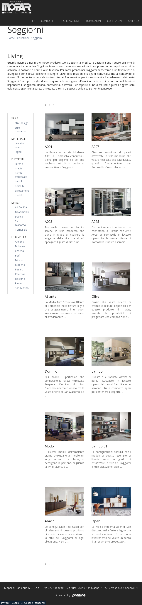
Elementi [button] (17, 159)
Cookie (16, 602)
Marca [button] (15, 202)
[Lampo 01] (111, 426)
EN (34, 21)
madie (18, 168)
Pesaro (19, 269)
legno (18, 151)
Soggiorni (36, 38)
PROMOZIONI (93, 21)
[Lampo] (111, 351)
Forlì (17, 255)
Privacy (5, 602)
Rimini (18, 283)
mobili (18, 195)
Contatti (47, 21)
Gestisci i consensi (34, 602)
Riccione (20, 278)
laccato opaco (19, 145)
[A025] (111, 202)
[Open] (111, 501)
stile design (21, 123)
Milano (19, 260)
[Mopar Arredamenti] (16, 7)
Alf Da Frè (21, 207)
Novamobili (22, 212)
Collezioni (114, 21)
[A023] (64, 202)
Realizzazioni (69, 21)
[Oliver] (111, 276)
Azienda (133, 21)
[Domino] (64, 351)
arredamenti (22, 190)
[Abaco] (64, 501)
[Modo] (64, 426)
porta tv (19, 186)
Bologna (20, 246)
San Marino (22, 288)
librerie (19, 164)
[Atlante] (64, 276)
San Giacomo (20, 223)
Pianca (19, 216)
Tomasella (21, 229)
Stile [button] (14, 118)
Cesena (19, 251)
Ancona (19, 241)
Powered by (63, 595)
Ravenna (20, 274)
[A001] (64, 127)
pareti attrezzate (21, 174)
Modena (20, 265)
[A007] (111, 127)
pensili (18, 181)
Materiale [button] (18, 138)
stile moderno (20, 129)
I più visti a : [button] (19, 237)
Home (11, 38)
